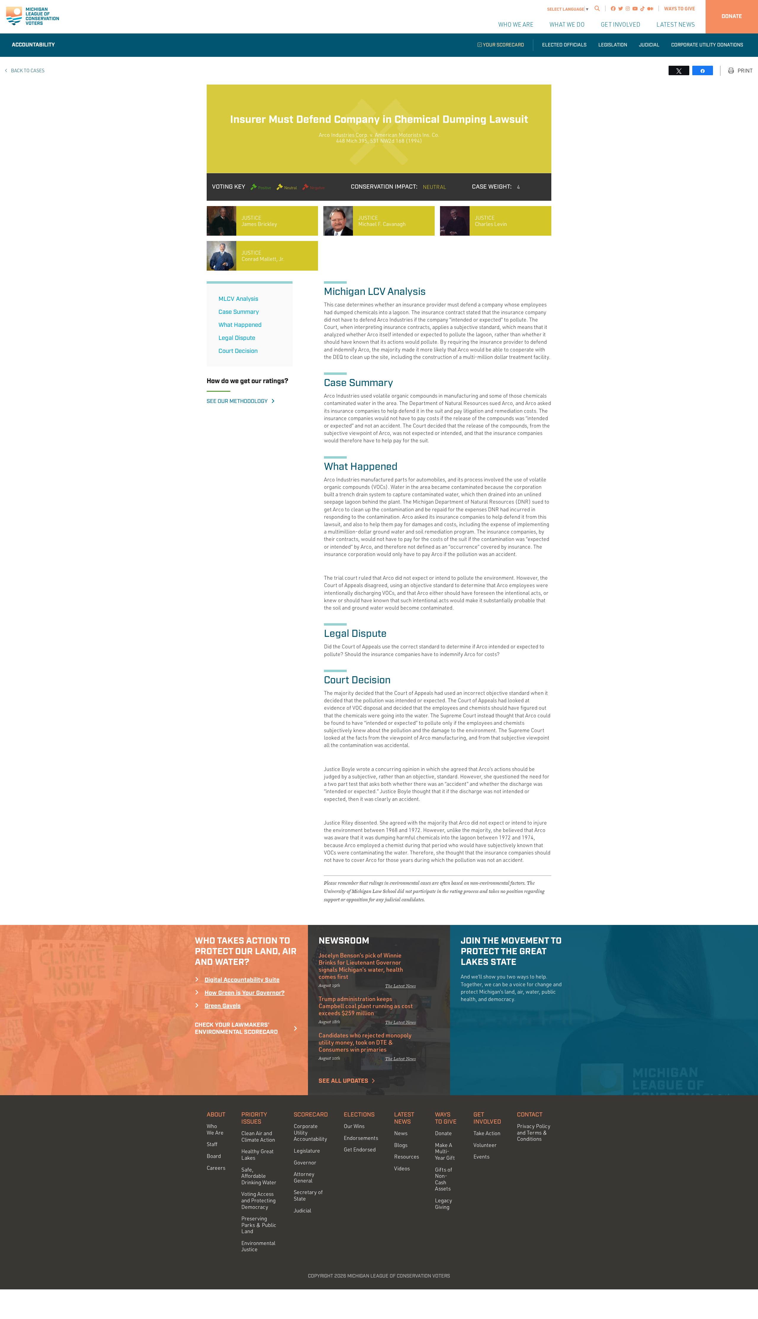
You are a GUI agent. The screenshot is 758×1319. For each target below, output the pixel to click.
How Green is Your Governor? (245, 993)
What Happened (240, 325)
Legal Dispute (237, 338)
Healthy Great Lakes (257, 1154)
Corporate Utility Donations (707, 45)
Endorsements (361, 1138)
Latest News (675, 24)
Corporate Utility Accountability (310, 1132)
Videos (402, 1168)
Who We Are (516, 24)
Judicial (649, 45)
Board (214, 1156)
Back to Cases (27, 70)
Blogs (400, 1145)
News (400, 1133)
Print (744, 70)
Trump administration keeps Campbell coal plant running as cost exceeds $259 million (366, 1006)
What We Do (567, 24)
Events (481, 1156)
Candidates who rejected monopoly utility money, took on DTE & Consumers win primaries (365, 1042)
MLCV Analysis (238, 299)
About (216, 1114)
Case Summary (239, 312)
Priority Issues (254, 1118)
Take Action (486, 1133)
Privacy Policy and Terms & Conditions (533, 1132)
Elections (359, 1114)
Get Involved (620, 24)
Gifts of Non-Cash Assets (443, 1179)
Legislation (612, 45)
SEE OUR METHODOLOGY (239, 401)
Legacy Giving (443, 1203)
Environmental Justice (258, 1246)
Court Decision (238, 351)
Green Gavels (223, 1006)
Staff (212, 1144)
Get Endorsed (360, 1149)
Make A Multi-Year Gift (445, 1151)
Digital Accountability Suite (242, 980)
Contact (529, 1114)
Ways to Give (679, 8)
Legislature (307, 1151)
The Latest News (400, 986)
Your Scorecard (503, 45)
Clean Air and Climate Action (258, 1136)
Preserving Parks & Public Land (258, 1224)
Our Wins (354, 1126)
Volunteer (485, 1145)
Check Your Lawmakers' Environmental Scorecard (236, 1028)
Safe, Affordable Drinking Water (258, 1176)
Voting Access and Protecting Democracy (258, 1200)
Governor (305, 1162)
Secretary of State (308, 1195)
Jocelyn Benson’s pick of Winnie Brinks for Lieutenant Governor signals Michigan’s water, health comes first (361, 965)
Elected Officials (564, 45)
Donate (732, 16)
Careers (216, 1168)
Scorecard (311, 1114)
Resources (406, 1156)
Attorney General (304, 1177)
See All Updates (343, 1081)
